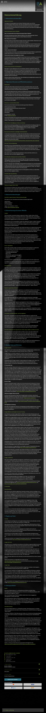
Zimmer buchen (5, 2)
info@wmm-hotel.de (12, 115)
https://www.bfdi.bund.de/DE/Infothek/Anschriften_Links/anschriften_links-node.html (22, 140)
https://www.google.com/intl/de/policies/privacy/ (27, 482)
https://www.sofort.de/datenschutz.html (13, 644)
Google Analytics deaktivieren (30, 397)
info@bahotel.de (9, 659)
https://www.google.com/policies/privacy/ (13, 562)
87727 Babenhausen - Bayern (11, 654)
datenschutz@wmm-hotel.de (13, 207)
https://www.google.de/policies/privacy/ (28, 447)
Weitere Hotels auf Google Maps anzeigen (39, 10)
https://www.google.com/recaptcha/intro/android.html (15, 483)
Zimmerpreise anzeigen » (13, 679)
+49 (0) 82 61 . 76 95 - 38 (10, 657)
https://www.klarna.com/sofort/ (29, 644)
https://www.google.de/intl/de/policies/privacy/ (17, 582)
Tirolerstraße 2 (8, 656)
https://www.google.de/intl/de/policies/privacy (21, 539)
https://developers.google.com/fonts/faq (13, 561)
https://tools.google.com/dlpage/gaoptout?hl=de (26, 391)
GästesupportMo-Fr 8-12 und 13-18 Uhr (10, 661)
